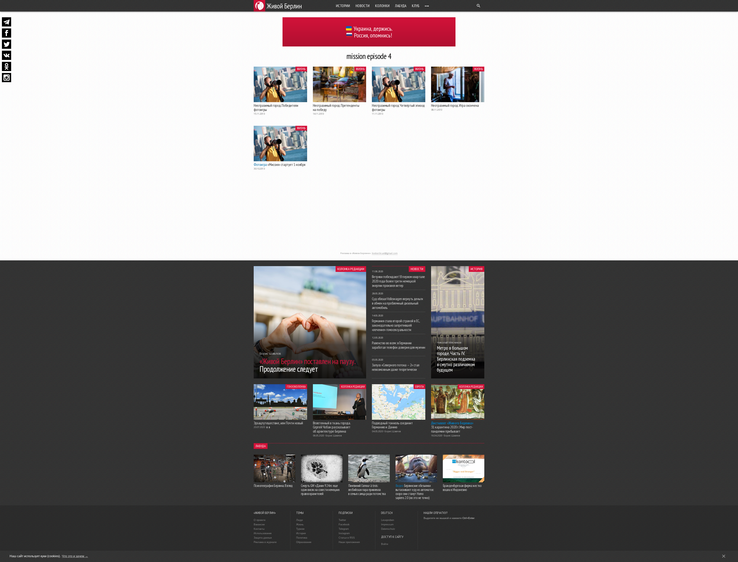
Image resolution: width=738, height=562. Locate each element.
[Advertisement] (369, 223)
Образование (303, 542)
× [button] (724, 556)
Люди (299, 520)
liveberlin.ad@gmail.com (385, 253)
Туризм (300, 528)
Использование (263, 533)
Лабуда (400, 5)
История (476, 269)
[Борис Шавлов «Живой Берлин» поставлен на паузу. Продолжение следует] (310, 377)
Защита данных (263, 537)
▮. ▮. (268, 427)
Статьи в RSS (347, 537)
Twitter (342, 520)
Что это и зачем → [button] (75, 556)
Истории (343, 5)
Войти (384, 544)
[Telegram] (6, 21)
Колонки (382, 5)
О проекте (259, 520)
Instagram (344, 533)
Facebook (344, 524)
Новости (363, 5)
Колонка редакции (350, 269)
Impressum (387, 524)
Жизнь (301, 69)
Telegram (344, 528)
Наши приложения (349, 542)
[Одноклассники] (6, 66)
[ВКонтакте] (6, 55)
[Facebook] (6, 33)
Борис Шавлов (334, 435)
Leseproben (387, 520)
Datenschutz (388, 528)
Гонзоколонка (296, 386)
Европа (419, 386)
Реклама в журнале (265, 542)
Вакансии (259, 524)
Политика (301, 537)
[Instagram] (6, 77)
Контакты (259, 528)
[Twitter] (6, 44)
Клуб (416, 5)
